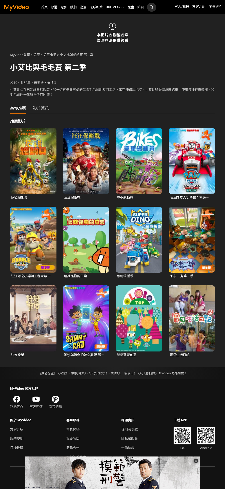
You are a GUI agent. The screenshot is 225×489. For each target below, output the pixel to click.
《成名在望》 (46, 373)
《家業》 (62, 373)
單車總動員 (125, 197)
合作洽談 (127, 447)
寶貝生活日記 (179, 354)
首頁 (44, 7)
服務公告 (73, 447)
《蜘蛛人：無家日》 (123, 373)
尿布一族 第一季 (181, 275)
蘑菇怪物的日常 (75, 275)
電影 (63, 7)
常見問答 (73, 429)
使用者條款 (129, 429)
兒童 (131, 7)
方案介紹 (198, 6)
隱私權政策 (129, 438)
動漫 (83, 7)
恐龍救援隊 (125, 275)
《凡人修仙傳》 (148, 373)
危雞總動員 (19, 197)
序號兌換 (215, 6)
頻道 (54, 7)
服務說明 (16, 438)
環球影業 (96, 7)
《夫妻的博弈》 (98, 373)
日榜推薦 (16, 447)
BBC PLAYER (115, 7)
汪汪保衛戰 (72, 197)
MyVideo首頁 (20, 54)
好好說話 (17, 354)
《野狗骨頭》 (78, 373)
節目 (140, 7)
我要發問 (73, 438)
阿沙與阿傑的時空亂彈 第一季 (84, 354)
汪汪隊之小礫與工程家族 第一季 (31, 275)
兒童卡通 (49, 54)
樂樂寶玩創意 (126, 354)
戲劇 (73, 7)
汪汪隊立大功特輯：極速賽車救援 (189, 197)
